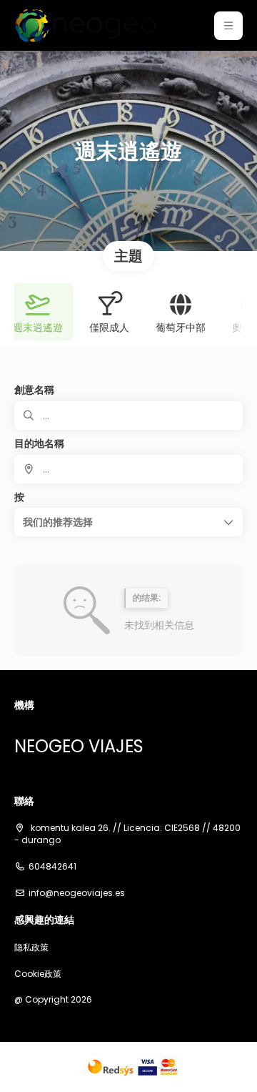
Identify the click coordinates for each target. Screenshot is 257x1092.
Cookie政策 (37, 974)
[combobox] (128, 469)
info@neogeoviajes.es (77, 893)
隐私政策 (31, 947)
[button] (228, 25)
